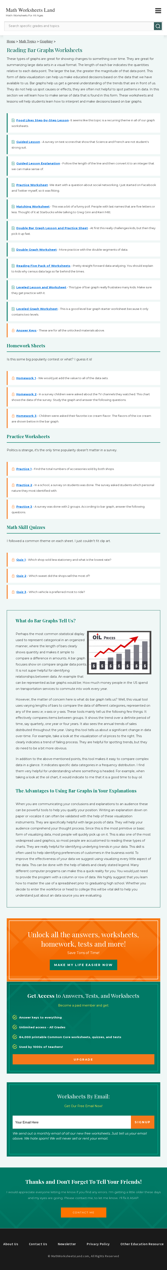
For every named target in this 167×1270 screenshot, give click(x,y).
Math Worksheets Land (30, 9)
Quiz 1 (21, 559)
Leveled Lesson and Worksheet (41, 287)
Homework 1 (26, 378)
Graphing (46, 41)
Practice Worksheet (32, 185)
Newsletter (67, 1244)
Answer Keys (26, 330)
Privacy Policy (98, 1244)
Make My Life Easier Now (83, 965)
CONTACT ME (84, 1212)
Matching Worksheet (33, 206)
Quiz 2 (21, 576)
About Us (10, 1244)
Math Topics (27, 41)
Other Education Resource (142, 1244)
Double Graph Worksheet (36, 249)
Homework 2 (26, 394)
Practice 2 (24, 485)
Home (11, 41)
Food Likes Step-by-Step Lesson (42, 120)
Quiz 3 (21, 592)
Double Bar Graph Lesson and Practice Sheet (52, 228)
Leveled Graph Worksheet (37, 309)
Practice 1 (24, 469)
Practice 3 (24, 506)
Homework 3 (26, 415)
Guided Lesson (28, 142)
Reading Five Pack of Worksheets (43, 265)
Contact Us (38, 1244)
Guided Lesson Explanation (38, 163)
